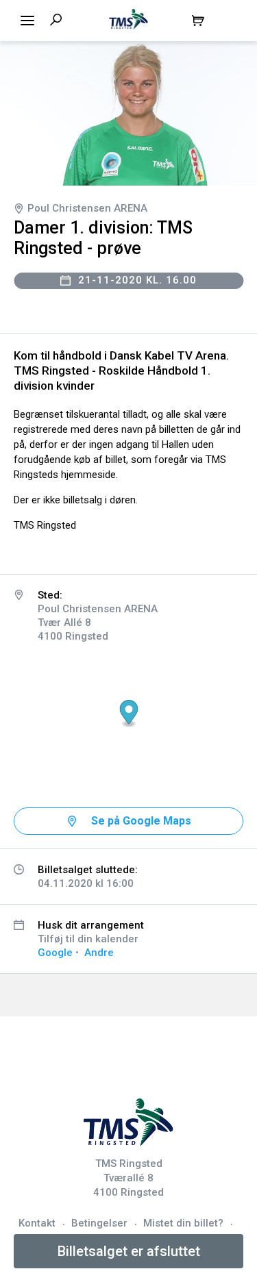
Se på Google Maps (141, 820)
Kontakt (37, 1223)
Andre (99, 952)
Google (55, 952)
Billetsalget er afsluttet (129, 1251)
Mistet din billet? (183, 1223)
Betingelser (99, 1223)
